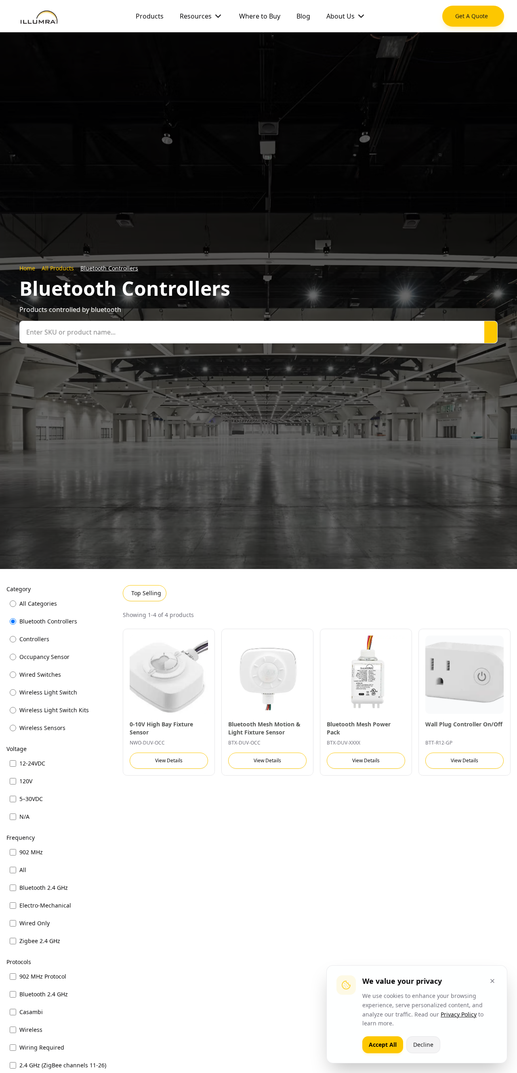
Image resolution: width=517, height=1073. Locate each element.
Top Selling (146, 593)
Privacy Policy (459, 1014)
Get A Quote (471, 16)
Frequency (20, 837)
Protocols (18, 962)
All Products (58, 268)
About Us (340, 16)
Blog (303, 16)
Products (150, 16)
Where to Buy (259, 16)
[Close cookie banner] (492, 981)
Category (18, 589)
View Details (169, 760)
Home (27, 268)
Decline (423, 1044)
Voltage (16, 749)
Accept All (383, 1044)
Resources (196, 16)
